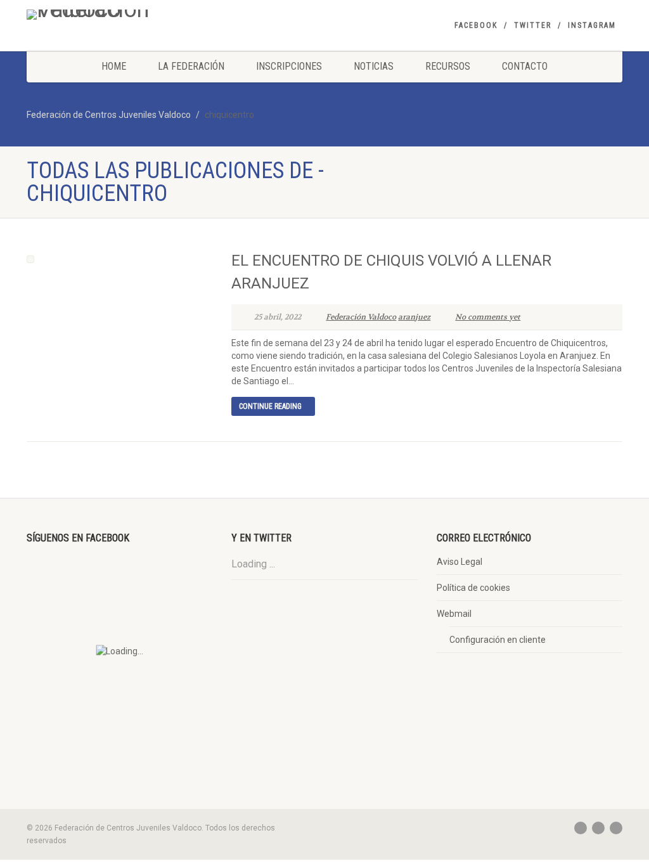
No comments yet (487, 317)
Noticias (374, 66)
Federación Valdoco (361, 317)
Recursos (447, 66)
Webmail (454, 614)
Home (113, 66)
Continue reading (270, 406)
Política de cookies (473, 588)
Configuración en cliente (497, 640)
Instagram (592, 25)
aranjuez (414, 317)
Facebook (476, 25)
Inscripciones (289, 66)
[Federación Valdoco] (119, 15)
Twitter (532, 25)
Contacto (525, 66)
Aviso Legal (459, 562)
